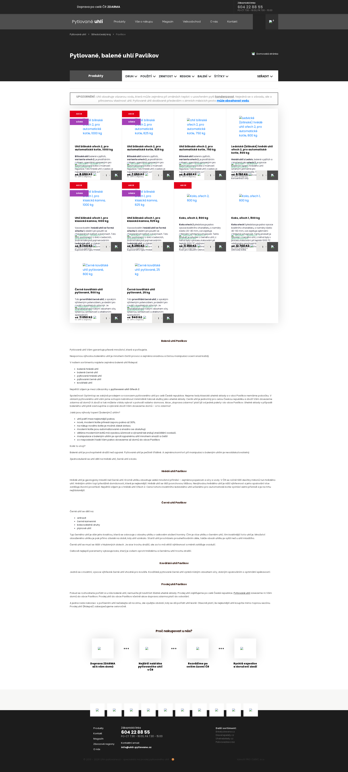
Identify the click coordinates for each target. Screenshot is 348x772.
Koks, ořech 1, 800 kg (245, 218)
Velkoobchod (192, 21)
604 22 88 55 (135, 732)
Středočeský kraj (101, 34)
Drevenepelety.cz (225, 735)
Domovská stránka (267, 53)
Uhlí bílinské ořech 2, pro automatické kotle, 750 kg (197, 148)
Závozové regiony (103, 744)
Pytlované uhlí (78, 34)
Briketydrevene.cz (225, 731)
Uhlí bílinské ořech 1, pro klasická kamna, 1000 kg (91, 219)
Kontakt (232, 21)
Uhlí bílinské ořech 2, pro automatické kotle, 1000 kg (94, 148)
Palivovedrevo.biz (225, 742)
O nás (214, 21)
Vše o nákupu (144, 21)
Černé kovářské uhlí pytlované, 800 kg (89, 291)
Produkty (119, 21)
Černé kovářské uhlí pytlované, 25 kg (141, 291)
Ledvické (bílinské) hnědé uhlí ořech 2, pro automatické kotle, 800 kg (252, 149)
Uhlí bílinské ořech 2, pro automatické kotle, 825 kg (145, 148)
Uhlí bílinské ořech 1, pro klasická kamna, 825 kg (143, 219)
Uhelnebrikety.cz (224, 738)
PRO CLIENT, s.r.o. (255, 759)
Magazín (167, 21)
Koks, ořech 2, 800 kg (193, 218)
